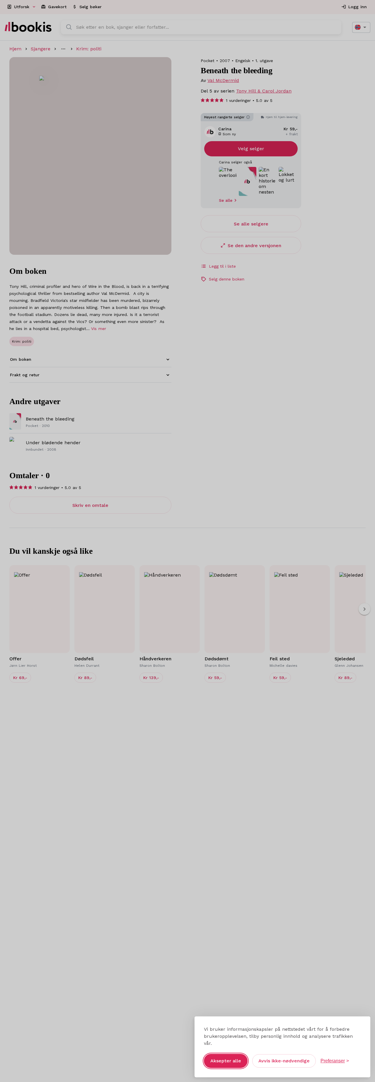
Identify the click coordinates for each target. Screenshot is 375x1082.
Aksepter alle (225, 1061)
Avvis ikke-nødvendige (284, 1061)
